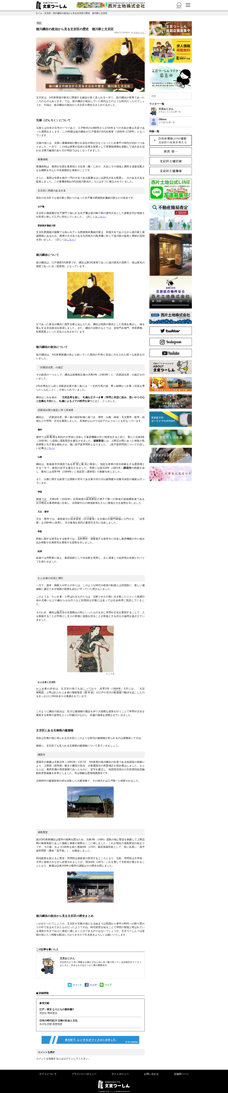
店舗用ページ (181, 1074)
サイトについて (48, 1074)
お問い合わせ (151, 1074)
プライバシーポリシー (84, 1074)
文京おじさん (139, 32)
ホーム (39, 13)
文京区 (47, 13)
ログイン (68, 1058)
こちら (101, 216)
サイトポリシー (120, 1074)
